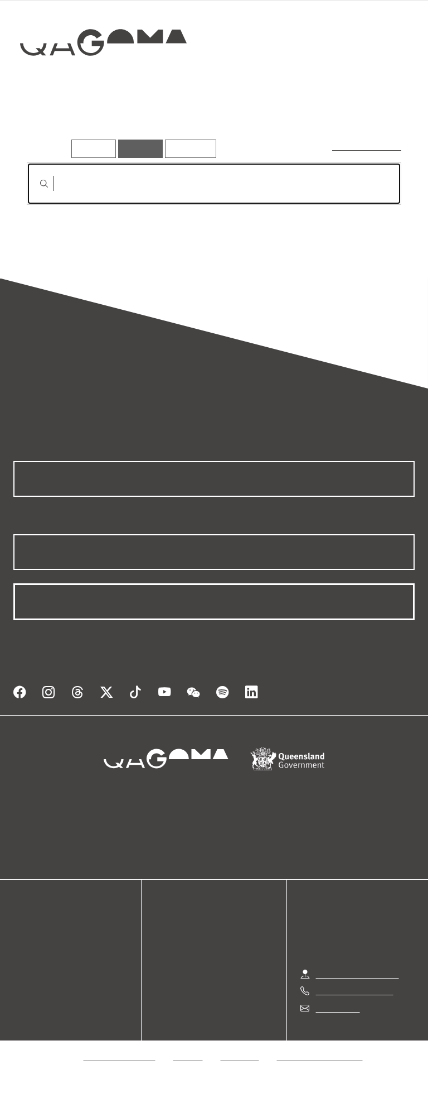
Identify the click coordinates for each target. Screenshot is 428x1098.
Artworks (50, 122)
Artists (105, 122)
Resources (188, 148)
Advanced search (367, 146)
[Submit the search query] (35, 183)
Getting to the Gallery (357, 974)
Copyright (240, 1056)
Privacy (188, 1056)
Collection (104, 77)
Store (23, 957)
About (25, 984)
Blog (22, 970)
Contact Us (337, 1008)
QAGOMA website (48, 944)
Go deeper (161, 122)
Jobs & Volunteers (119, 1056)
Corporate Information (320, 1056)
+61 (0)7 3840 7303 (354, 990)
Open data (33, 930)
